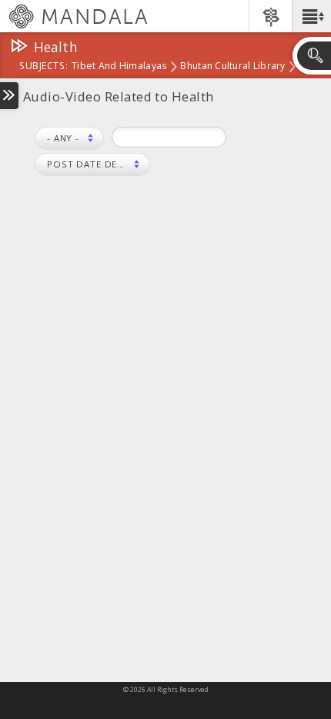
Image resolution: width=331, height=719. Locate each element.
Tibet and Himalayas (119, 66)
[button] (311, 16)
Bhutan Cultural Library (232, 66)
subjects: (43, 66)
